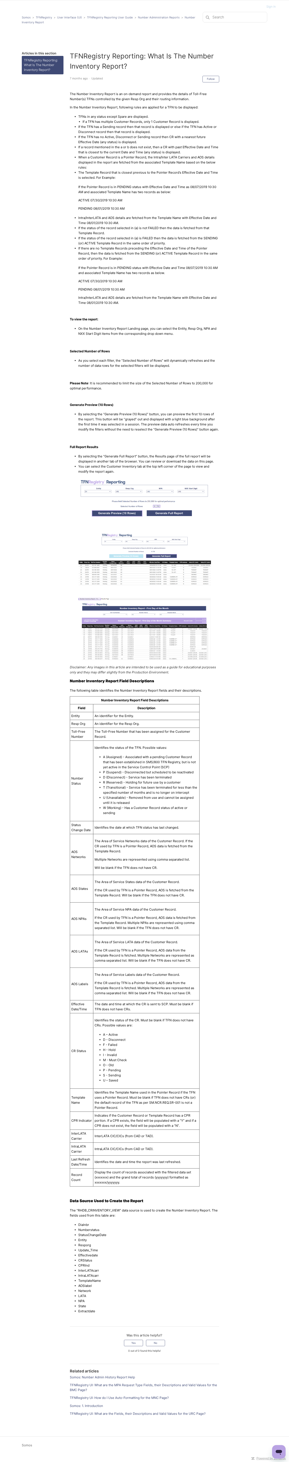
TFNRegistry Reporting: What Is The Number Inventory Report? (41, 65)
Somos (26, 17)
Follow (211, 78)
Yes (133, 1342)
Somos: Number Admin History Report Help (102, 1377)
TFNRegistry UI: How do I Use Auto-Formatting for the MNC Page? (119, 1398)
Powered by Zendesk (271, 1458)
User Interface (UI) (69, 17)
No (155, 1342)
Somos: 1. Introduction (86, 1406)
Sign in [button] (271, 6)
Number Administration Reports (159, 17)
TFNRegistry (44, 17)
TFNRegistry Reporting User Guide (110, 17)
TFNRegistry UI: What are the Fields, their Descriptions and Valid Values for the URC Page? (138, 1414)
